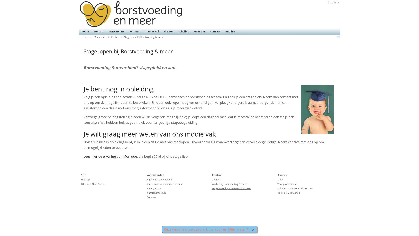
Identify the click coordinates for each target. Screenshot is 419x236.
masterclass (117, 31)
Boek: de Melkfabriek (288, 192)
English (333, 2)
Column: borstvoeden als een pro (295, 188)
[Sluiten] (253, 229)
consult (99, 31)
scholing (183, 31)
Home (86, 37)
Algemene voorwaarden (159, 179)
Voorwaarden (155, 175)
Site (83, 175)
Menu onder (100, 37)
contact (215, 31)
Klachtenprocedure (156, 192)
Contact (115, 37)
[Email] (338, 37)
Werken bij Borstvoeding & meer (229, 184)
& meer (282, 175)
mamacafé (152, 31)
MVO (280, 179)
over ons (199, 31)
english (230, 31)
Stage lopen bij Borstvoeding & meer (143, 37)
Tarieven (151, 197)
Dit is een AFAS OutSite (93, 184)
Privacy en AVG (154, 188)
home (85, 31)
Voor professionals (287, 184)
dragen (168, 31)
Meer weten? (238, 229)
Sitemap (85, 179)
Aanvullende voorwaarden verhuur (164, 184)
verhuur (134, 31)
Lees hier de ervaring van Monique (110, 156)
